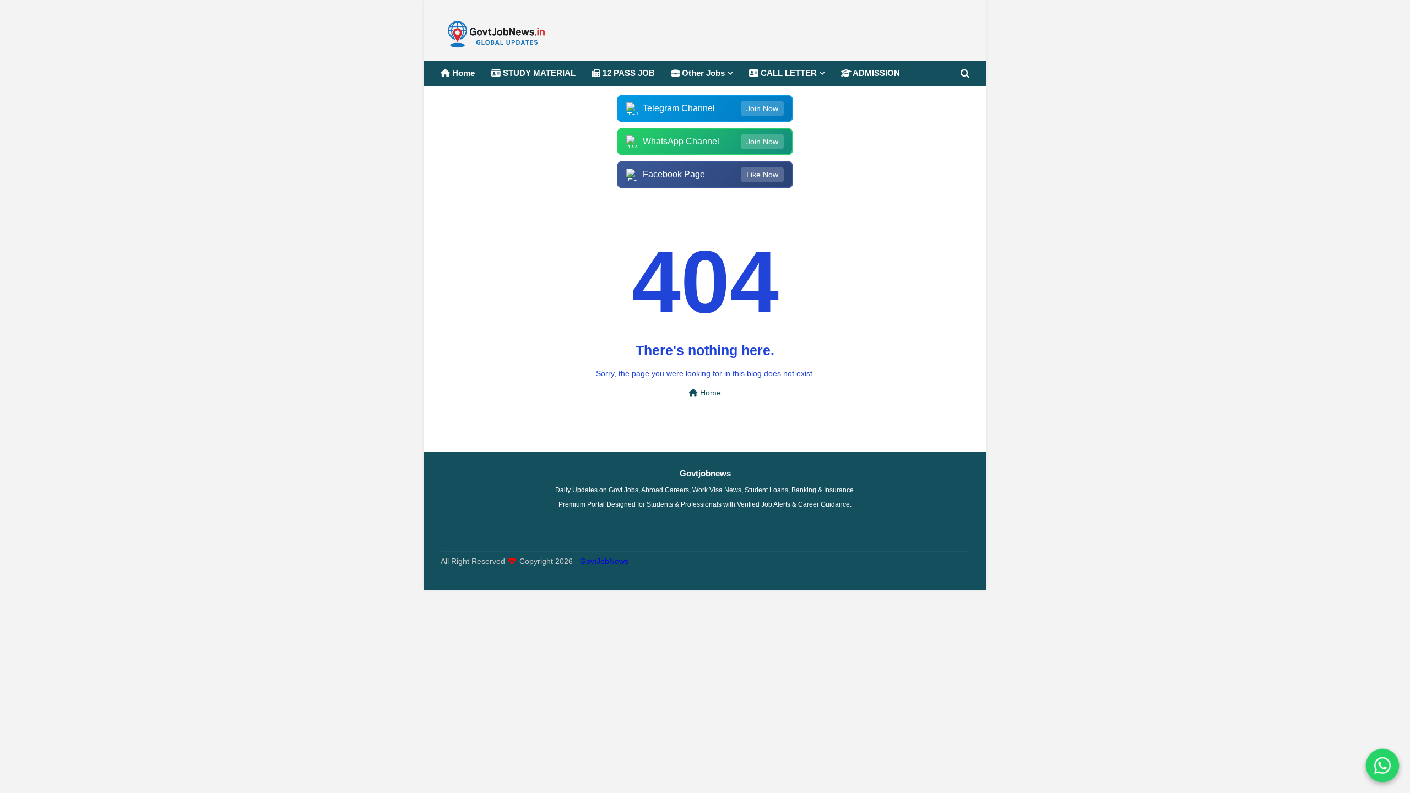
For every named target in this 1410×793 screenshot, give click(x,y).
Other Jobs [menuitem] (702, 73)
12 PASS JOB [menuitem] (627, 73)
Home (709, 393)
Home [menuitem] (462, 73)
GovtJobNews (604, 561)
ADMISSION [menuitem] (875, 73)
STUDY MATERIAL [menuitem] (538, 73)
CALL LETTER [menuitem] (787, 73)
